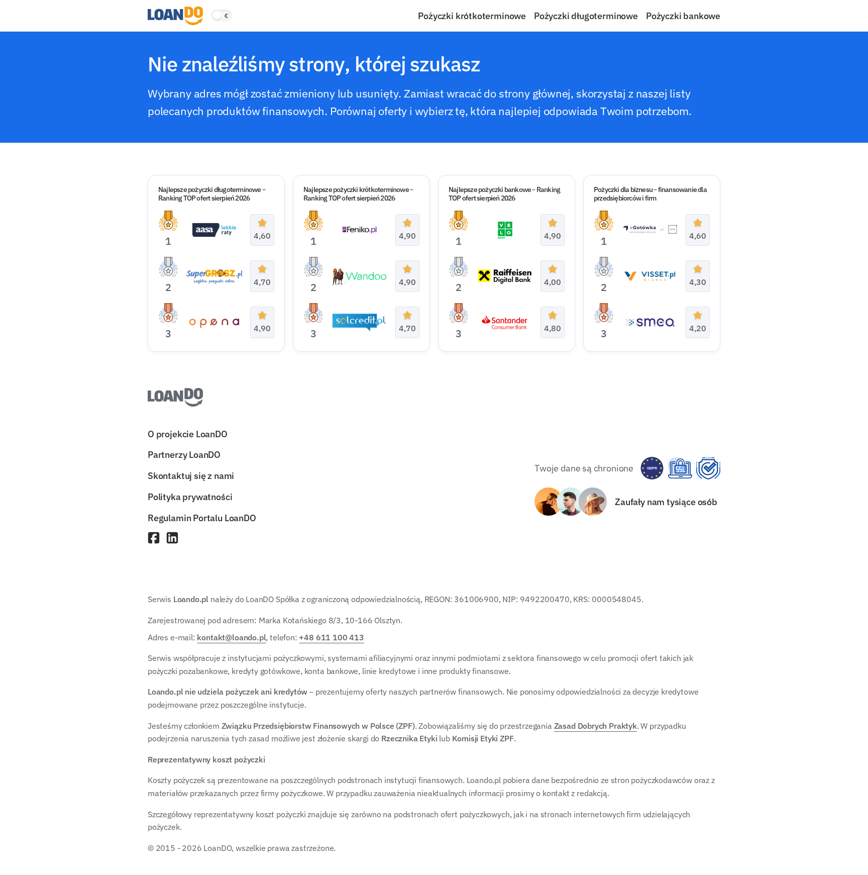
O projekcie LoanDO (188, 433)
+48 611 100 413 (331, 637)
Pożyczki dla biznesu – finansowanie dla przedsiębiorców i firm (650, 194)
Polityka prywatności (190, 496)
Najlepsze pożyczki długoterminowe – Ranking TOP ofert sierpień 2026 (211, 194)
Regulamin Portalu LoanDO (202, 517)
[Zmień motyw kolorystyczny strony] (221, 16)
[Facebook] (154, 539)
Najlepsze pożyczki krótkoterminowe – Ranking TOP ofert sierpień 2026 (358, 194)
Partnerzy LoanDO (184, 454)
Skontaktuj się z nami (191, 475)
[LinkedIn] (172, 539)
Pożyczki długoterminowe (586, 15)
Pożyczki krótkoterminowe (472, 15)
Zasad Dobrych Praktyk (595, 726)
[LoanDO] (175, 16)
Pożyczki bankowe (683, 15)
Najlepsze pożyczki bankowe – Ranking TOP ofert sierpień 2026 (504, 194)
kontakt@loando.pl (231, 637)
